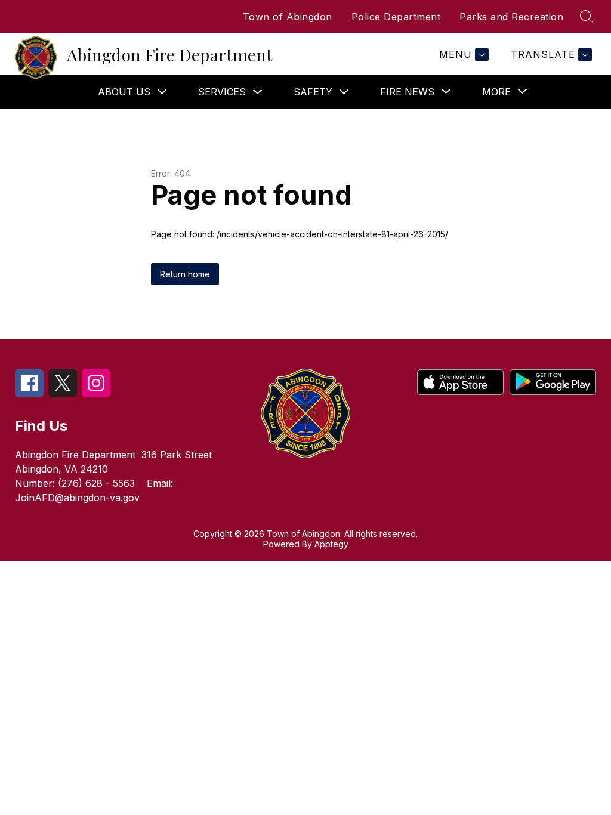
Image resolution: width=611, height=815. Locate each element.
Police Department (396, 17)
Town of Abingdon (287, 17)
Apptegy (331, 544)
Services (222, 92)
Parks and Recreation (511, 17)
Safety (313, 92)
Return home (185, 274)
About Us (124, 92)
